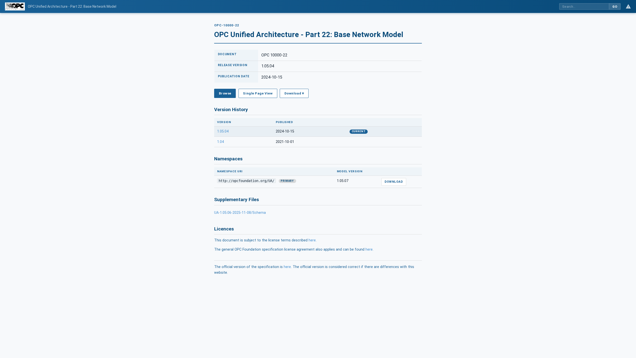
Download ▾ (294, 93)
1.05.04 (223, 131)
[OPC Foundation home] (15, 6)
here (312, 240)
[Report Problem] (628, 6)
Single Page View (258, 93)
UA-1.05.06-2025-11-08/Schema (240, 213)
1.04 (220, 142)
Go (614, 6)
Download (394, 181)
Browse (225, 93)
